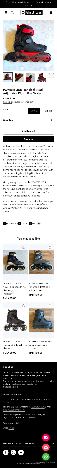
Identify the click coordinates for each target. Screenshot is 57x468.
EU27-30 (34, 111)
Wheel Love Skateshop (31, 464)
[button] (6, 12)
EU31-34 (48, 111)
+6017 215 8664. (38, 407)
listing (18, 423)
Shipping (7, 102)
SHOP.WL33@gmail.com (14, 410)
